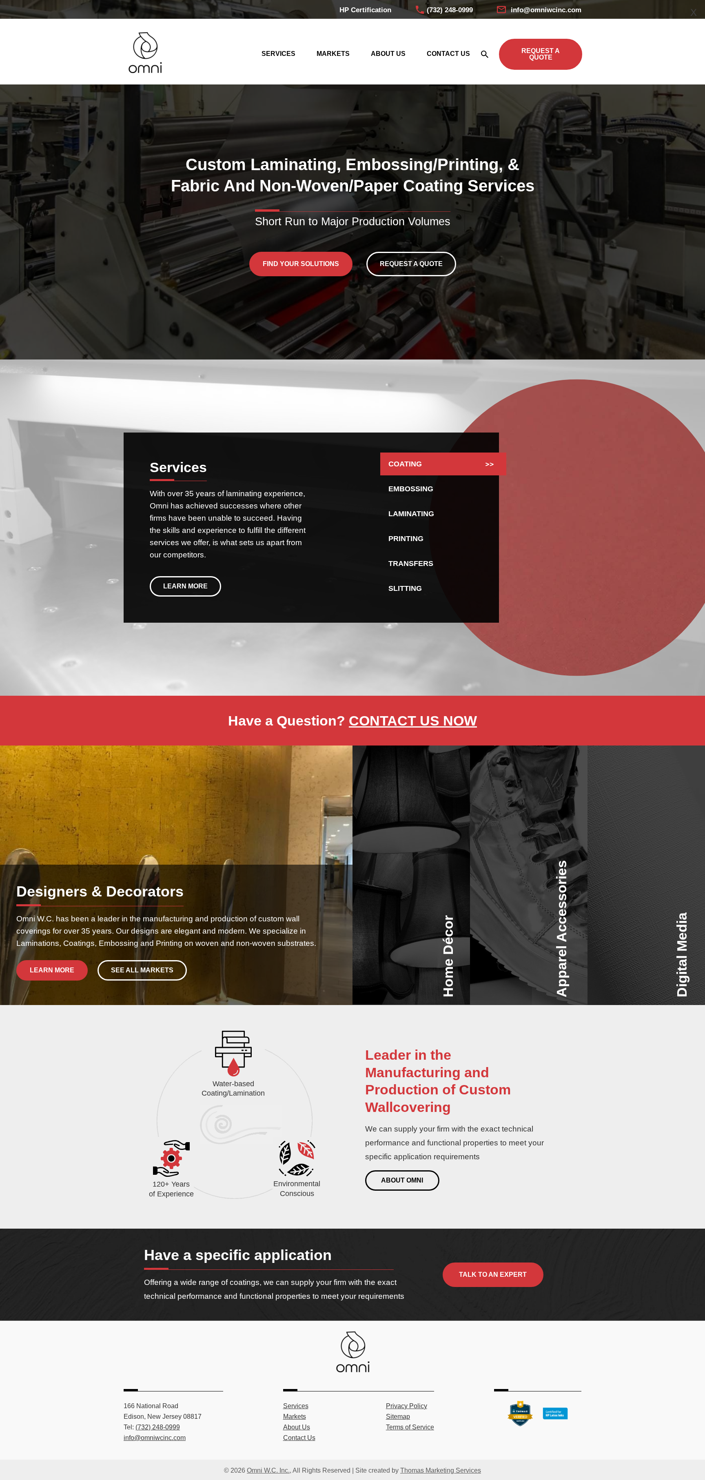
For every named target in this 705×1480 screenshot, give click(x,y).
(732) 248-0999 (450, 10)
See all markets (142, 970)
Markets (294, 1416)
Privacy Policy (406, 1405)
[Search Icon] (484, 54)
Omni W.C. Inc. (268, 1470)
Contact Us (299, 1437)
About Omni (402, 1180)
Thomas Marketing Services (440, 1470)
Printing (405, 539)
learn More (52, 970)
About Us (296, 1427)
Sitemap (398, 1416)
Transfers (410, 563)
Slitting (405, 588)
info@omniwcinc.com (546, 10)
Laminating (411, 514)
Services (295, 1405)
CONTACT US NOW (413, 720)
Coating (405, 464)
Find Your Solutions (301, 263)
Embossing (410, 489)
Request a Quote (540, 54)
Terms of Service (410, 1427)
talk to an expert (493, 1274)
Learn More (185, 586)
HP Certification (365, 10)
